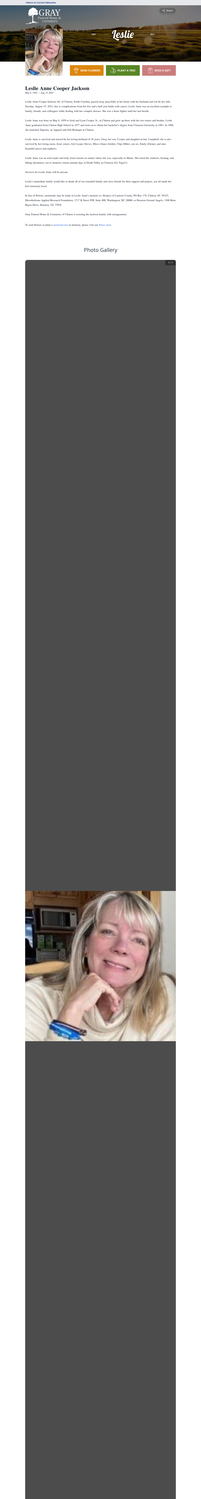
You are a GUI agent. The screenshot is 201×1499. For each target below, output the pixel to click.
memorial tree (60, 224)
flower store (105, 224)
